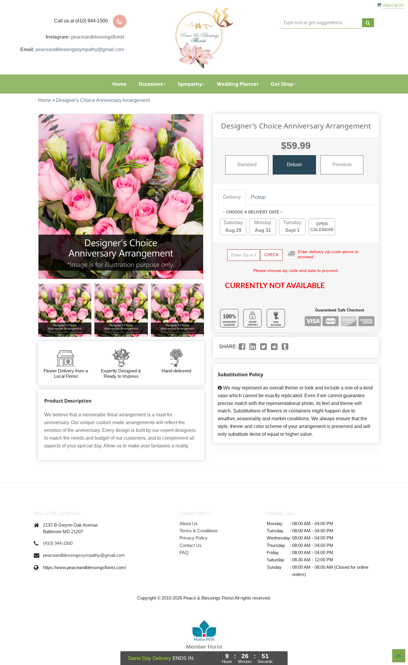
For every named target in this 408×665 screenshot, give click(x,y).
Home (119, 84)
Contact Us (191, 545)
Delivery (232, 197)
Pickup (258, 197)
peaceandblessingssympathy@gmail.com (80, 49)
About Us (189, 523)
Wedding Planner (238, 84)
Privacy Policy (194, 537)
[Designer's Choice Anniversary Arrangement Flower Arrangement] (64, 310)
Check (271, 254)
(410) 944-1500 (58, 543)
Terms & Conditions (199, 530)
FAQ (184, 552)
